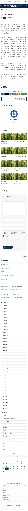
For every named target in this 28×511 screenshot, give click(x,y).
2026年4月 (5, 317)
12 (10, 463)
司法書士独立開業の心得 (7, 275)
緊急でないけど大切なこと (7, 268)
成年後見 (5, 437)
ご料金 (24, 485)
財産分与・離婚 (5, 497)
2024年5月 (5, 387)
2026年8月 (5, 305)
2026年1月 (5, 326)
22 (21, 466)
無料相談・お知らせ (7, 440)
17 (3, 466)
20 (14, 466)
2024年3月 (5, 393)
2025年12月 (5, 329)
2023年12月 (5, 402)
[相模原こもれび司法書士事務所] (14, 2)
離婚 (4, 449)
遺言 (4, 446)
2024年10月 (5, 372)
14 (17, 463)
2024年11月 (5, 369)
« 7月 (2, 474)
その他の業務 (6, 422)
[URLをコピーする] (25, 94)
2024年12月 (5, 366)
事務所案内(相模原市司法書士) (15, 483)
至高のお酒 (3, 271)
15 (21, 463)
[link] (14, 122)
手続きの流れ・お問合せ (6, 501)
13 (14, 463)
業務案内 (4, 485)
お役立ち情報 (7, 502)
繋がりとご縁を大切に (6, 264)
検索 (25, 256)
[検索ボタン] (26, 2)
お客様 (4, 415)
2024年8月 (5, 378)
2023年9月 (5, 408)
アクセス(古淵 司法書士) (16, 501)
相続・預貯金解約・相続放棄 (7, 486)
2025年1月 (5, 363)
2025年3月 (5, 357)
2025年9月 (5, 338)
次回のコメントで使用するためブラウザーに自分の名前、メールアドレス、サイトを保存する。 (14, 233)
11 (6, 463)
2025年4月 (5, 354)
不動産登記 (5, 428)
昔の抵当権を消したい (6, 499)
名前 (3, 217)
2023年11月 (5, 405)
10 (3, 463)
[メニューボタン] (2, 2)
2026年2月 (5, 323)
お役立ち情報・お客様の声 (9, 418)
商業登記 (5, 431)
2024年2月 (5, 396)
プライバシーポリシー (18, 502)
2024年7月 (5, 381)
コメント (5, 200)
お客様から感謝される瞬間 (7, 286)
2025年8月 (5, 341)
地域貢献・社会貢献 (7, 434)
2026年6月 (5, 311)
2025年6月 (5, 347)
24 (3, 468)
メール (4, 222)
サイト (4, 227)
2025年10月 (5, 335)
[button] (3, 94)
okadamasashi (14, 119)
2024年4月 (5, 390)
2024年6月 (5, 384)
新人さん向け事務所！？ (7, 279)
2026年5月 (5, 314)
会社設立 (4, 492)
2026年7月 (5, 308)
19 (10, 466)
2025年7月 (5, 344)
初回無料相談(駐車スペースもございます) (11, 297)
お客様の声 (24, 501)
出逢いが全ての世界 (6, 291)
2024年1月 (5, 399)
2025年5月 (5, 350)
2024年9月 (5, 375)
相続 (4, 443)
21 (17, 466)
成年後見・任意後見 (6, 495)
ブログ (4, 17)
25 (6, 468)
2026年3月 (5, 320)
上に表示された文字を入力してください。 (11, 239)
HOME (8, 483)
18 (6, 466)
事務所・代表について (18, 485)
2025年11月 (5, 332)
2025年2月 (5, 360)
